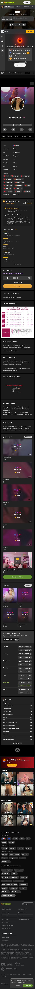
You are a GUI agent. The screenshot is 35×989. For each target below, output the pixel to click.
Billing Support (5, 940)
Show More (17, 743)
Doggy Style (19, 179)
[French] (3, 838)
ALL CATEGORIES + (8, 895)
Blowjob (15, 176)
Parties (28, 191)
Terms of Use (5, 916)
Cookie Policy (21, 982)
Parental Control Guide (7, 925)
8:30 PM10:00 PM (24, 650)
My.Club (16, 194)
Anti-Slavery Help (6, 928)
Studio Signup (21, 916)
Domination (9, 182)
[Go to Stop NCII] (11, 969)
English (27, 904)
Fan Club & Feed (26, 136)
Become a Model (22, 912)
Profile (3, 136)
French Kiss (9, 185)
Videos (19, 7)
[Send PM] (30, 129)
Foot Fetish (20, 182)
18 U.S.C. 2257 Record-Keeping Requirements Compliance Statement (16, 975)
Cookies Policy (6, 922)
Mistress (19, 185)
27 (21, 606)
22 (6, 626)
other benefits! (23, 62)
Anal (7, 176)
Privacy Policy (5, 912)
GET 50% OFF (12, 765)
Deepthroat (26, 176)
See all (27, 436)
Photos (27, 7)
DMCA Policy (5, 919)
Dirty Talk (8, 179)
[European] (9, 838)
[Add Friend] (22, 129)
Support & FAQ (5, 937)
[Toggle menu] (2, 2)
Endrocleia (5, 832)
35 (20, 626)
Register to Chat (20, 65)
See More (16, 264)
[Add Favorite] (2, 31)
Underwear (19, 188)
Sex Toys (8, 188)
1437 (6, 606)
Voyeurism (9, 191)
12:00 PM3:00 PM (24, 647)
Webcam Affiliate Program (25, 919)
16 (5, 459)
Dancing (19, 191)
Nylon (28, 185)
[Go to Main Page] (11, 2)
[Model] (32, 83)
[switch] (17, 640)
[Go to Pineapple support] (3, 969)
